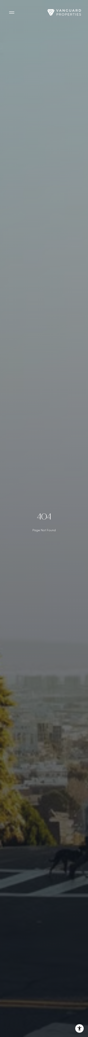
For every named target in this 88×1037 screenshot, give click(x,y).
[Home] (64, 12)
